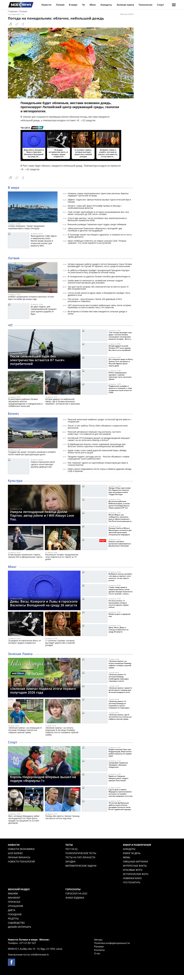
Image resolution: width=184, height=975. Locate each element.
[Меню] (174, 4)
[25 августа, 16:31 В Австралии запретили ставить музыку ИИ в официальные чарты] (25, 538)
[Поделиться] (23, 24)
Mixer (93, 4)
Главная (12, 11)
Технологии (145, 4)
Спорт (160, 4)
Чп (83, 4)
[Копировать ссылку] (17, 24)
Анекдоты (106, 4)
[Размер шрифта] (10, 24)
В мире (73, 4)
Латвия (60, 4)
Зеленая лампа (125, 4)
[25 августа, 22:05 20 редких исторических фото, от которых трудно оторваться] (25, 624)
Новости (46, 4)
